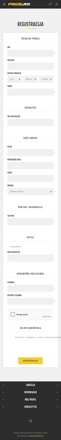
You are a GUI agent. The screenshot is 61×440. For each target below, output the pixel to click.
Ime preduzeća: (14, 116)
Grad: (9, 172)
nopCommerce (36, 436)
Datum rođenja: (14, 73)
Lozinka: (11, 282)
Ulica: (10, 146)
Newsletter (16, 246)
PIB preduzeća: (13, 252)
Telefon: (11, 215)
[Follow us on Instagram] (30, 421)
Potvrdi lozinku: (14, 295)
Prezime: (11, 60)
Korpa (51, 3)
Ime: (9, 47)
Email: (10, 86)
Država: (10, 185)
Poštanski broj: (14, 159)
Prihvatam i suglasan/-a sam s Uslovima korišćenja (32, 337)
